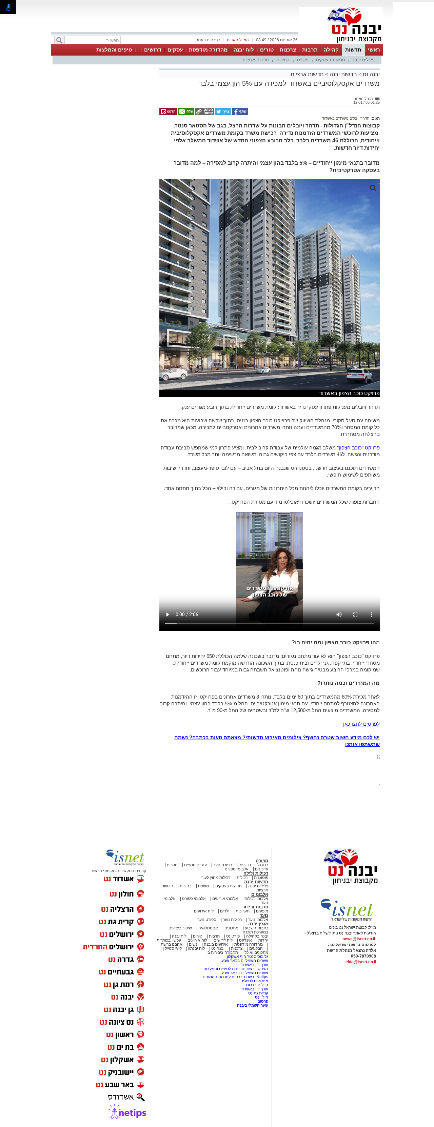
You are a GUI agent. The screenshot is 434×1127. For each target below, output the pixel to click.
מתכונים (231, 928)
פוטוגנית (261, 877)
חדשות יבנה (343, 74)
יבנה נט (370, 74)
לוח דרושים (223, 940)
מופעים (262, 911)
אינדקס (245, 940)
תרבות (310, 50)
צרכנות (288, 50)
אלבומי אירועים (225, 898)
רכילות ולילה (255, 873)
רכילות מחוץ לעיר (215, 877)
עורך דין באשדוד (254, 964)
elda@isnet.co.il (361, 962)
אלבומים (259, 894)
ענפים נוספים (195, 865)
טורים (267, 50)
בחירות (283, 59)
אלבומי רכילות (256, 898)
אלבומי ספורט (237, 869)
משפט (303, 59)
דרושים (152, 50)
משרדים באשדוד (335, 118)
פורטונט (233, 936)
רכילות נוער (232, 919)
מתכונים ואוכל (256, 952)
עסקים (175, 50)
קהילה (331, 50)
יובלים (354, 118)
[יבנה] (341, 43)
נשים (193, 944)
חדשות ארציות (255, 59)
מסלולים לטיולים (254, 981)
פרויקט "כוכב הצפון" (358, 447)
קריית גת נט (258, 993)
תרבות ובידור (255, 906)
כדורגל (262, 865)
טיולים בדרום (256, 985)
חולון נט (261, 997)
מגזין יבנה (258, 923)
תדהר (364, 118)
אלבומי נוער (258, 919)
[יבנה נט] (337, 885)
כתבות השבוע (256, 928)
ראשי (374, 50)
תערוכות (243, 911)
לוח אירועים (204, 911)
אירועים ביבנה (216, 944)
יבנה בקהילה (257, 936)
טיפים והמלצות (114, 50)
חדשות (353, 50)
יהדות (263, 940)
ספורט (262, 860)
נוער (264, 915)
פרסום (262, 1001)
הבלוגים (256, 948)
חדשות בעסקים (330, 59)
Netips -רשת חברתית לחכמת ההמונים (235, 976)
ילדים (224, 911)
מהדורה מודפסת (208, 50)
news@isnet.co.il (358, 939)
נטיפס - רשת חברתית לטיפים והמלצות (235, 968)
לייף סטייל (173, 948)
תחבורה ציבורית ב (223, 952)
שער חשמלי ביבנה (252, 1005)
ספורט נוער (222, 865)
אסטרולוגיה (208, 928)
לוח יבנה (244, 50)
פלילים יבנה (364, 59)
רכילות (242, 877)
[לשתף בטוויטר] (222, 113)
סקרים (172, 865)
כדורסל (245, 865)
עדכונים (261, 869)
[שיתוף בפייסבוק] (239, 113)
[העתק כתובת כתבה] (204, 113)
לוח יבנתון (196, 948)
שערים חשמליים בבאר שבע (244, 960)
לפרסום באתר (208, 40)
